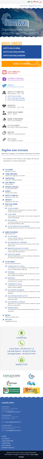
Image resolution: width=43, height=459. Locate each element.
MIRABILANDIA (24, 309)
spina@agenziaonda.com (13, 412)
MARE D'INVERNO (11, 232)
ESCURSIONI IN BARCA (24, 291)
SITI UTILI (11, 320)
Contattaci (6, 443)
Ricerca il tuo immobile (21, 64)
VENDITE (11, 200)
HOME (4, 436)
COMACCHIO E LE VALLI (23, 267)
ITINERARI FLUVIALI (24, 285)
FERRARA (23, 273)
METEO (12, 316)
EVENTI (11, 192)
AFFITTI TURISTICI (11, 196)
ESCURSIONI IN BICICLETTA (24, 297)
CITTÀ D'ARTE (22, 238)
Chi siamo (5, 439)
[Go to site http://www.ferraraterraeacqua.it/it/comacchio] (11, 377)
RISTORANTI (23, 221)
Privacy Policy (24, 5)
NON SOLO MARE (11, 204)
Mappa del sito (33, 5)
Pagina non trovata (15, 150)
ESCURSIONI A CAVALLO (24, 303)
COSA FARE (24, 216)
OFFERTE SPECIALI (12, 187)
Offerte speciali (8, 448)
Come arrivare (7, 441)
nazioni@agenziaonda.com (13, 430)
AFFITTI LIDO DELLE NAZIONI (14, 56)
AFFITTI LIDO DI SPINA (11, 48)
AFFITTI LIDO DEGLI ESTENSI (14, 52)
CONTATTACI (13, 179)
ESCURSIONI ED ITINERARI (23, 244)
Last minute (6, 445)
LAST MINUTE (10, 183)
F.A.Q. (39, 5)
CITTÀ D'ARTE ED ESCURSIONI (24, 227)
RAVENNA (24, 279)
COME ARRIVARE (15, 174)
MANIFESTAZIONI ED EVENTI (22, 250)
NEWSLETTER (21, 364)
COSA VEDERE (22, 210)
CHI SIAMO (10, 170)
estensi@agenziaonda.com (13, 422)
